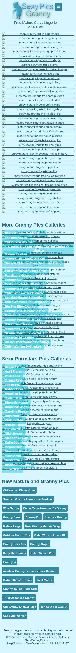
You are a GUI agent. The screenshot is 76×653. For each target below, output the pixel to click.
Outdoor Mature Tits (16, 535)
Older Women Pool (42, 553)
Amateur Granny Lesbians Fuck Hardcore (30, 571)
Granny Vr (9, 562)
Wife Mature (11, 508)
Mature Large (12, 526)
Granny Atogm (39, 544)
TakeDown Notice (36, 643)
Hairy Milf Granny (14, 553)
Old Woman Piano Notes (19, 490)
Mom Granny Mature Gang (42, 526)
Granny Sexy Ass (14, 544)
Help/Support (15, 643)
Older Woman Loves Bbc (50, 535)
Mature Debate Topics (17, 579)
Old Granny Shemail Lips (19, 606)
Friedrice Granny (56, 517)
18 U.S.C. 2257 (59, 643)
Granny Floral (12, 517)
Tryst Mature (44, 579)
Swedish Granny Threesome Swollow (27, 499)
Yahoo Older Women (54, 606)
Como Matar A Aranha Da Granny (44, 508)
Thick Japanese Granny (19, 597)
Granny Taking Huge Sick (20, 588)
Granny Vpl (33, 517)
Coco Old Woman (14, 615)
